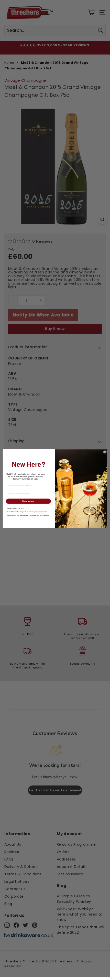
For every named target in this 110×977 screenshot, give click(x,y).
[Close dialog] (105, 451)
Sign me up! (28, 501)
